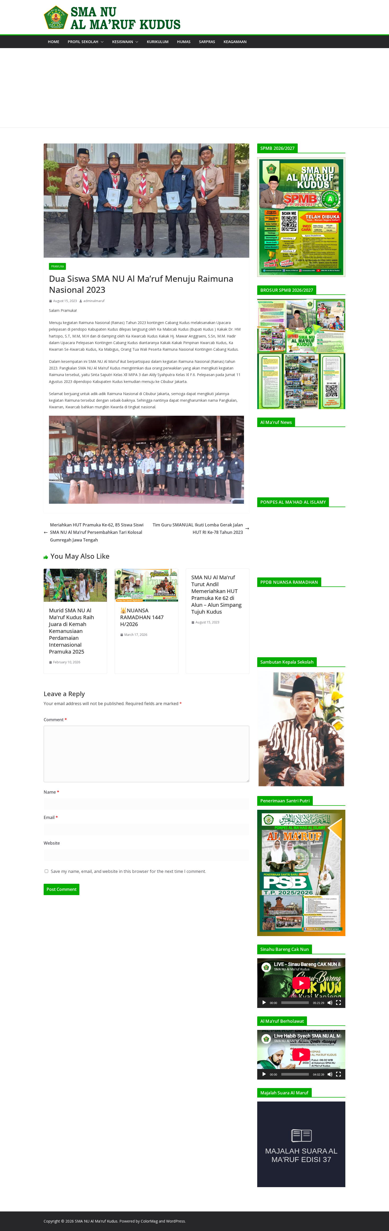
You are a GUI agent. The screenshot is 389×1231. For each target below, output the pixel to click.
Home (53, 41)
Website (52, 843)
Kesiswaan (122, 41)
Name (51, 792)
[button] (101, 41)
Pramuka (57, 266)
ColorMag (149, 1221)
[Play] (264, 1002)
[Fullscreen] (338, 1002)
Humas (184, 41)
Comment (55, 720)
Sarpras (207, 41)
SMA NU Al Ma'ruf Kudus (96, 1221)
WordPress (175, 1221)
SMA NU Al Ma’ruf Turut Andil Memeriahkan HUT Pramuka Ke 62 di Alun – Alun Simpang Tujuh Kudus (216, 594)
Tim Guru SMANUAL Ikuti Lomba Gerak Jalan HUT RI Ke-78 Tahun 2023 (198, 528)
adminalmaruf (94, 301)
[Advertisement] (194, 88)
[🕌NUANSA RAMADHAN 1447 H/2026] (146, 572)
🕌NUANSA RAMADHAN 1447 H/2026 (142, 617)
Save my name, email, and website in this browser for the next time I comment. (128, 871)
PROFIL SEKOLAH (83, 41)
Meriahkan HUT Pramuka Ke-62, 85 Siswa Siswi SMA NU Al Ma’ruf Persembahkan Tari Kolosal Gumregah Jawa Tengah (96, 532)
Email (51, 817)
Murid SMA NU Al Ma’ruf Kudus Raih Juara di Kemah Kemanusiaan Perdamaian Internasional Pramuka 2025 (71, 631)
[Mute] (330, 1002)
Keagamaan (235, 41)
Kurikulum (158, 41)
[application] (301, 983)
